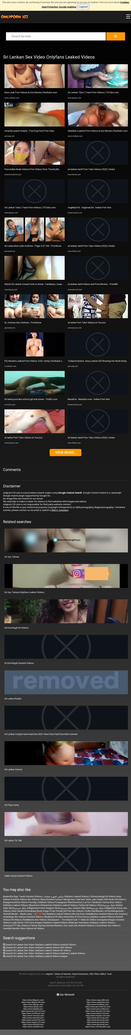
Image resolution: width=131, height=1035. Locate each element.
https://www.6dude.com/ (33, 1007)
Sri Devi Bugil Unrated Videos (19, 663)
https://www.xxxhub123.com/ (33, 1020)
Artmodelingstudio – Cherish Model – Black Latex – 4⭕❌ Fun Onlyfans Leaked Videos (64, 912)
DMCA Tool (106, 974)
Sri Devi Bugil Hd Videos (16, 627)
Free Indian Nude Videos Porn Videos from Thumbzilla (31, 169)
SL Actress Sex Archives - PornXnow (22, 322)
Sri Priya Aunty (11, 805)
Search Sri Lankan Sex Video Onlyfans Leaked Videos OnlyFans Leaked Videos (45, 953)
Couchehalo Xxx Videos (107, 925)
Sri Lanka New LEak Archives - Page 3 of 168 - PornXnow (32, 245)
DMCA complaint (59, 510)
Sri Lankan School (13, 769)
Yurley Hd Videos (87, 905)
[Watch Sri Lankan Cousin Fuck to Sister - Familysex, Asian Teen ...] (34, 279)
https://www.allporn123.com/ (97, 1013)
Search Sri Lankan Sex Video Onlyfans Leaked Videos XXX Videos (38, 947)
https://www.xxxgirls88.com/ (97, 1000)
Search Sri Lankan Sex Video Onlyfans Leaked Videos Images (36, 956)
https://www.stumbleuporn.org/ (97, 1027)
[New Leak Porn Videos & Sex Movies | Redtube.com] (34, 87)
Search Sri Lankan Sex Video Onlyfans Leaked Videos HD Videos (38, 950)
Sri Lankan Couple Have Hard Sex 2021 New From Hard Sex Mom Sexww (40, 734)
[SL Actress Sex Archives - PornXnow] (34, 317)
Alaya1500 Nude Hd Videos (111, 899)
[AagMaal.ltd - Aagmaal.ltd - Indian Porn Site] (98, 202)
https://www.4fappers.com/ (33, 1000)
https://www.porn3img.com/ (98, 1022)
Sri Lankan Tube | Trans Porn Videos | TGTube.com (30, 207)
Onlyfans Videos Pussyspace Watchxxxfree (60, 902)
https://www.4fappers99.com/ (33, 1002)
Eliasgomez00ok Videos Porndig (19, 902)
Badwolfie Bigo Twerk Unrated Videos (22, 896)
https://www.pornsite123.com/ (33, 1011)
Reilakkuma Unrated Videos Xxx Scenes (106, 913)
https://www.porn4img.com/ (98, 1024)
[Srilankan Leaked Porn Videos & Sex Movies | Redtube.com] (98, 125)
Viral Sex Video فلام (86, 899)
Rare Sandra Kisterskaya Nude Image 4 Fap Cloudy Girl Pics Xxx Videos (47, 911)
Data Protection (80, 974)
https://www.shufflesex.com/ (33, 1013)
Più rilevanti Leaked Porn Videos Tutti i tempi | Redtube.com (34, 361)
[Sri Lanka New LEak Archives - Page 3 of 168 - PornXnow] (34, 240)
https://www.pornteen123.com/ (97, 1011)
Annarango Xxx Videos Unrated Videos (22, 916)
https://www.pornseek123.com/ (97, 1007)
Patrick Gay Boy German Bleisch (46, 925)
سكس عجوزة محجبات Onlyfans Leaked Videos (66, 896)
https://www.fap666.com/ (33, 1009)
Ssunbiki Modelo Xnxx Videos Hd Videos (23, 928)
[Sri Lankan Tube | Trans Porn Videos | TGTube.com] (34, 202)
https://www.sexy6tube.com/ (97, 1002)
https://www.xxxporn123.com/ (33, 1022)
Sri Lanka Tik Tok (13, 840)
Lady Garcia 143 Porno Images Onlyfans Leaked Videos (40, 922)
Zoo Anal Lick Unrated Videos (78, 925)
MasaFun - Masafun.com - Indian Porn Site (89, 399)
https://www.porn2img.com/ (98, 1020)
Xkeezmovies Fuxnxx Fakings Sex (57, 899)
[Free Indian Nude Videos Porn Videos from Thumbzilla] (34, 164)
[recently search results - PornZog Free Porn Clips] (34, 125)
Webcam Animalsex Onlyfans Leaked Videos (91, 922)
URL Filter (94, 974)
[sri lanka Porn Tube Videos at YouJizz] (34, 432)
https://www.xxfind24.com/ (33, 1024)
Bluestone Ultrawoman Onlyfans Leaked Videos (53, 905)
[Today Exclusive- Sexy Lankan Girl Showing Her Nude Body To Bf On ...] (98, 355)
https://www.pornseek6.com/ (97, 1009)
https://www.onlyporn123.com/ (98, 1016)
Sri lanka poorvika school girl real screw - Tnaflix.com (30, 399)
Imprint (49, 974)
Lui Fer (87, 902)
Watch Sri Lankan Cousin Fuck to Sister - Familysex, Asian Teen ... (37, 284)
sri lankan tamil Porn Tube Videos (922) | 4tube (91, 169)
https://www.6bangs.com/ (33, 1004)
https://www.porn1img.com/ (98, 1018)
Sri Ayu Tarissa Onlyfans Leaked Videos (24, 592)
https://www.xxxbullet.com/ (33, 1018)
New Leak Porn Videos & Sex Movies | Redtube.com (30, 92)
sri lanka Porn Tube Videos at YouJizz (23, 437)
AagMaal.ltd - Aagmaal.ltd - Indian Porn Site (89, 207)
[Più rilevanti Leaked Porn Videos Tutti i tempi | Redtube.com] (34, 355)
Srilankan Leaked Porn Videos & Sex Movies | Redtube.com (98, 130)
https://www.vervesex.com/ (33, 1016)
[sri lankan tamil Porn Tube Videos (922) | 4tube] (98, 164)
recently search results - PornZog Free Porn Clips (29, 130)
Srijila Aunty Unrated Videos (18, 875)
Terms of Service (62, 974)
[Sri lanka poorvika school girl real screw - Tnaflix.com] (34, 394)
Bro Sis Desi (78, 913)
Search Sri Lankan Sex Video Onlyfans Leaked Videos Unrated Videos (40, 944)
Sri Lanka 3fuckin (12, 698)
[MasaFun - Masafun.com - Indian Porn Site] (98, 394)
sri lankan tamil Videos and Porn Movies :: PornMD (93, 284)
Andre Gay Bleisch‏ (94, 911)
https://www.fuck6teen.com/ (98, 1004)
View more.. (65, 452)
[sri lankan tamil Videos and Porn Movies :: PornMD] (98, 279)
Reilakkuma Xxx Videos (34, 919)
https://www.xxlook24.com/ (33, 1027)
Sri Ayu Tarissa (11, 556)
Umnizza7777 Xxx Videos (15, 925)
